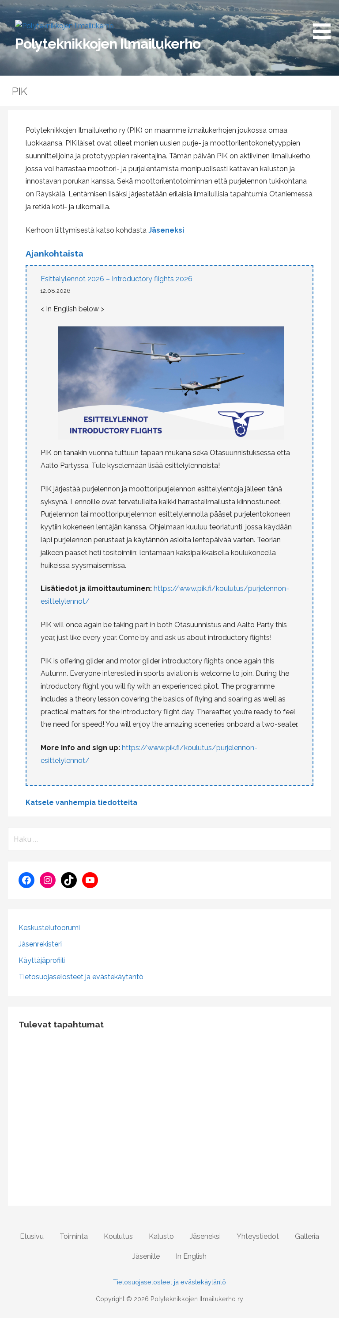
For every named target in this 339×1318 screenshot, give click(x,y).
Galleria (307, 1236)
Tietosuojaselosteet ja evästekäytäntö (81, 977)
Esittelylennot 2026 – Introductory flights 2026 (116, 279)
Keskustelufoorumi (49, 927)
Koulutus (118, 1236)
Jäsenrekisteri (40, 944)
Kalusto (161, 1236)
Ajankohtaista (54, 253)
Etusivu (32, 1236)
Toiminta (74, 1236)
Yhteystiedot (258, 1236)
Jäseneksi (166, 230)
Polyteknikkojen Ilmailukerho (107, 43)
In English (191, 1256)
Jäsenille (146, 1256)
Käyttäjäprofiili (42, 960)
